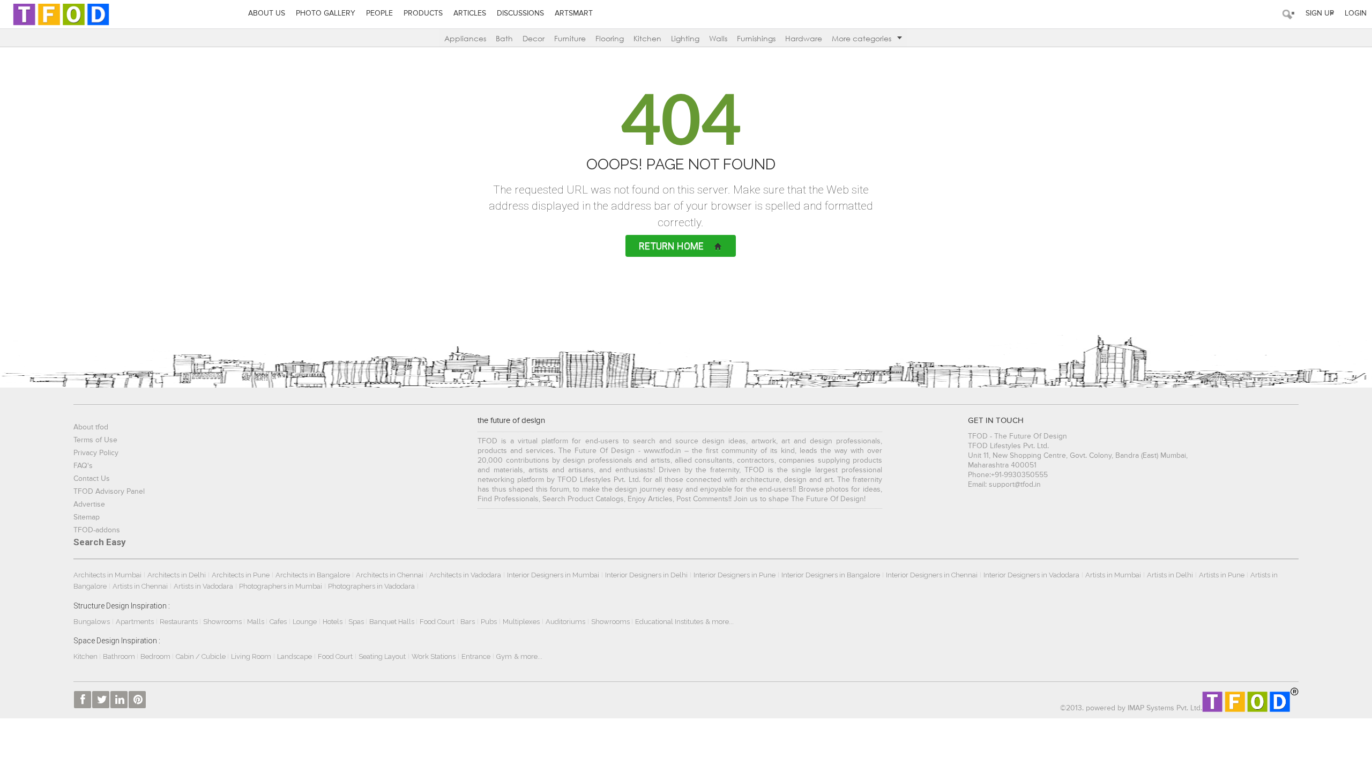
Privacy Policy (95, 453)
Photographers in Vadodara (371, 586)
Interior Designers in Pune (735, 575)
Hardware (803, 38)
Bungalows (91, 622)
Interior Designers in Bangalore (830, 575)
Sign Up (1320, 13)
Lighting (685, 38)
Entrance (475, 656)
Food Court (437, 622)
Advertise (89, 504)
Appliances (465, 38)
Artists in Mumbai (1113, 575)
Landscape (294, 656)
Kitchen (647, 38)
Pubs (489, 622)
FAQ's (83, 466)
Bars (467, 622)
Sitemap (86, 517)
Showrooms (223, 622)
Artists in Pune (1221, 575)
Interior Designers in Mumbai (553, 575)
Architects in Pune (241, 575)
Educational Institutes (669, 622)
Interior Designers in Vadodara (1031, 575)
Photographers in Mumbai (280, 586)
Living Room (251, 656)
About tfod (90, 427)
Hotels (332, 622)
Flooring (609, 38)
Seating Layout (382, 656)
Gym (504, 656)
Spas (357, 622)
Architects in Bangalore (312, 575)
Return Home (671, 245)
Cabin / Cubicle (201, 656)
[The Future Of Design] (61, 14)
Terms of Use (95, 440)
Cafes (278, 622)
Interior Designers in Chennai (932, 575)
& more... (719, 622)
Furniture (570, 38)
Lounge (305, 622)
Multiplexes (521, 622)
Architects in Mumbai (107, 575)
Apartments (135, 622)
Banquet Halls (392, 622)
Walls (718, 38)
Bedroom (156, 656)
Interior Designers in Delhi (646, 575)
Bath (504, 38)
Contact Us (91, 478)
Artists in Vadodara (203, 586)
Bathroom (120, 656)
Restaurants (179, 622)
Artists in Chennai (140, 586)
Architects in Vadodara (465, 575)
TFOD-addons (96, 530)
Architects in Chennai (389, 575)
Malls (256, 622)
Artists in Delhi (1170, 575)
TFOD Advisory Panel (109, 491)
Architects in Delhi (176, 575)
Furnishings (756, 38)
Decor (534, 38)
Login (1356, 13)
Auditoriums (565, 622)
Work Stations (434, 656)
